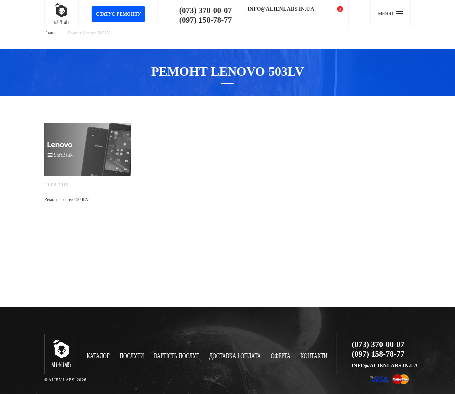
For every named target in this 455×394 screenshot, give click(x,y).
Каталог (98, 356)
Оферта (280, 356)
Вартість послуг (176, 356)
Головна (52, 32)
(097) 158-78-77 (205, 20)
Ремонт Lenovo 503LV (66, 199)
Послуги (132, 356)
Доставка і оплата (235, 356)
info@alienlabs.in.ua (280, 9)
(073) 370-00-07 (205, 10)
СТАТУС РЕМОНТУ (118, 14)
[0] (335, 13)
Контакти (313, 356)
